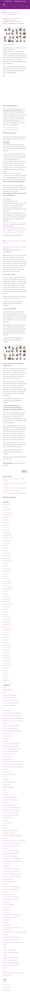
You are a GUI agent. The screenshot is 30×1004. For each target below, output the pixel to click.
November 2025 (7, 515)
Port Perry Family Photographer (11, 886)
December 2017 (7, 665)
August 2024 (6, 543)
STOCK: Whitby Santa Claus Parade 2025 (14, 493)
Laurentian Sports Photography (11, 807)
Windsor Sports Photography (11, 965)
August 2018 (6, 652)
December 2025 (7, 512)
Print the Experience (8, 894)
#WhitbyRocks (11, 51)
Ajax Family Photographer (10, 695)
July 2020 (5, 609)
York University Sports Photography (13, 973)
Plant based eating (8, 879)
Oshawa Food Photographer (10, 853)
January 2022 (6, 581)
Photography (11, 23)
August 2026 (6, 504)
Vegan (4, 945)
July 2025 (5, 520)
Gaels (4, 789)
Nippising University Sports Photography (14, 841)
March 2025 (6, 530)
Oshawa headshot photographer (12, 858)
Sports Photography (8, 904)
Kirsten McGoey (9, 21)
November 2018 (7, 650)
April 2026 (6, 507)
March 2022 (6, 578)
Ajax (4, 692)
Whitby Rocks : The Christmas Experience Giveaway (12, 19)
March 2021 (6, 596)
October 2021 (6, 586)
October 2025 (6, 517)
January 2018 (6, 663)
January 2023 (6, 568)
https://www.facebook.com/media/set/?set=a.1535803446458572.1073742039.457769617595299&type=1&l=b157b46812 (15, 230)
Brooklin (5, 723)
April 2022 (6, 576)
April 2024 (6, 550)
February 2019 (7, 645)
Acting (4, 687)
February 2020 (7, 619)
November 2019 (7, 624)
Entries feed (6, 985)
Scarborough (6, 902)
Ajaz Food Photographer (9, 705)
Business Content (8, 733)
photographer (7, 863)
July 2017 (5, 670)
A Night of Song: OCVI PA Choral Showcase (15, 488)
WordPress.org (7, 990)
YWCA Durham (7, 975)
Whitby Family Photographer (11, 957)
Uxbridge (5, 934)
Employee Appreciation (9, 774)
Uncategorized (20, 23)
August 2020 (6, 606)
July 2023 (5, 563)
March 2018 (6, 658)
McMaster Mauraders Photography (12, 835)
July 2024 (5, 545)
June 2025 (5, 522)
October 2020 (6, 601)
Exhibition (6, 779)
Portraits (5, 892)
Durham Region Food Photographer (13, 766)
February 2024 (7, 555)
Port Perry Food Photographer (11, 889)
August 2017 (6, 668)
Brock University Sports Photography (13, 721)
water (4, 947)
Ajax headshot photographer (11, 700)
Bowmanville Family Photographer (12, 713)
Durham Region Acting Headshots (12, 761)
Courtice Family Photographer (11, 744)
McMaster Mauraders (9, 833)
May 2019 (5, 640)
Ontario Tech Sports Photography (12, 843)
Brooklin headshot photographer (12, 731)
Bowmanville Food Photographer (12, 715)
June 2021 (5, 594)
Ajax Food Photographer (9, 697)
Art (4, 708)
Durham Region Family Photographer (13, 764)
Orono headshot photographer (11, 846)
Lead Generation (7, 818)
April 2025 (6, 527)
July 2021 (5, 591)
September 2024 (7, 540)
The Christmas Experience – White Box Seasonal (15, 247)
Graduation (6, 795)
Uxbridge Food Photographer (11, 939)
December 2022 (7, 571)
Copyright (5, 738)
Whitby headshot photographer (12, 962)
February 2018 (7, 660)
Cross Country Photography (10, 751)
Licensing (5, 820)
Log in (4, 982)
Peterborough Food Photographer (12, 861)
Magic (4, 825)
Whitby (5, 955)
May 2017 (5, 675)
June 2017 (5, 673)
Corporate (6, 741)
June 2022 (5, 573)
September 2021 (7, 589)
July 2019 (5, 635)
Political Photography (9, 881)
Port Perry (5, 884)
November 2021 (7, 583)
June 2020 (5, 612)
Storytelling (6, 912)
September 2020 (7, 604)
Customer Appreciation (9, 754)
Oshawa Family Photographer (11, 851)
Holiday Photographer (9, 805)
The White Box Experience (10, 917)
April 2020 (6, 614)
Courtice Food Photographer (11, 746)
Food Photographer (8, 787)
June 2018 (5, 655)
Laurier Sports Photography (10, 812)
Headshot (5, 802)
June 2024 (5, 548)
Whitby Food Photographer (10, 960)
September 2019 (7, 629)
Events (5, 777)
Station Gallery (7, 907)
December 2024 (7, 535)
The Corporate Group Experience (12, 915)
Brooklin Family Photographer (11, 726)
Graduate (5, 792)
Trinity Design (7, 920)
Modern (5, 23)
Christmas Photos (8, 736)
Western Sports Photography (11, 952)
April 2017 (6, 678)
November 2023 (7, 561)
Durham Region (7, 759)
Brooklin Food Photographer (11, 728)
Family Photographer (9, 782)
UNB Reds (6, 922)
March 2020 (6, 617)
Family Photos (7, 784)
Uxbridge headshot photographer (12, 942)
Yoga (4, 970)
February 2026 (7, 509)
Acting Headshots (8, 690)
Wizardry (5, 968)
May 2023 (5, 566)
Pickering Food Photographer (11, 871)
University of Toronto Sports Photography (14, 932)
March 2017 (6, 680)
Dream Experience (8, 756)
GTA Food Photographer (9, 797)
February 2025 (7, 532)
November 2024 (7, 538)
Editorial (5, 769)
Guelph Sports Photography (10, 800)
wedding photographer (9, 950)
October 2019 (6, 627)
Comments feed (7, 987)
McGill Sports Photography (10, 830)
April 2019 (6, 642)
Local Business (7, 823)
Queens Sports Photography (11, 897)
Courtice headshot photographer (12, 749)
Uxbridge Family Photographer (11, 937)
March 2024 (6, 553)
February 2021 (7, 599)
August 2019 (6, 632)
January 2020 (6, 622)
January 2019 (6, 647)
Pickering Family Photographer (11, 869)
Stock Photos (6, 909)
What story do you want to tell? (11, 490)
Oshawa (5, 848)
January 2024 (6, 558)
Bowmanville (6, 710)
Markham (5, 828)
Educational (6, 772)
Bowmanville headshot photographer (13, 718)
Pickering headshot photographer (12, 874)
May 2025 (5, 525)
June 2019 (5, 637)
